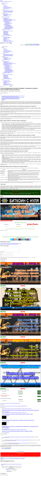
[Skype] (30, 239)
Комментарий (2, 251)
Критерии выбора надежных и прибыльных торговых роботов (10, 98)
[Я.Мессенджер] (11, 239)
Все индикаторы (6, 57)
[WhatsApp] (24, 239)
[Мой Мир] (26, 239)
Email (1, 254)
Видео (3, 100)
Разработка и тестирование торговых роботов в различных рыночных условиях (13, 97)
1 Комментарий (7, 411)
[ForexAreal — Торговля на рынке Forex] (6, 1)
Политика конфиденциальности (6, 448)
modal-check (2, 459)
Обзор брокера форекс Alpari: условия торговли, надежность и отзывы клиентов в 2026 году (18, 420)
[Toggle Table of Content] (1, 94)
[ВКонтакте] (13, 239)
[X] (19, 239)
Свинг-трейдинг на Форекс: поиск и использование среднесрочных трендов (10, 243)
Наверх (1, 0)
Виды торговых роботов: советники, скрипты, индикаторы (10, 96)
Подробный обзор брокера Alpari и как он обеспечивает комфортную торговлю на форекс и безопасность (20, 410)
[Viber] (22, 239)
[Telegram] (17, 239)
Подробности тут (8, 469)
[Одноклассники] (15, 239)
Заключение (3, 99)
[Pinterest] (28, 239)
